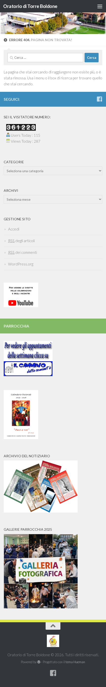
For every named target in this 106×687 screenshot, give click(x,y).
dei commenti (22, 252)
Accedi (13, 229)
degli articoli (21, 240)
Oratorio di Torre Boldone (30, 6)
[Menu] (100, 6)
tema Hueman (75, 662)
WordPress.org (20, 264)
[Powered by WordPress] (38, 662)
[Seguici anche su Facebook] (99, 99)
